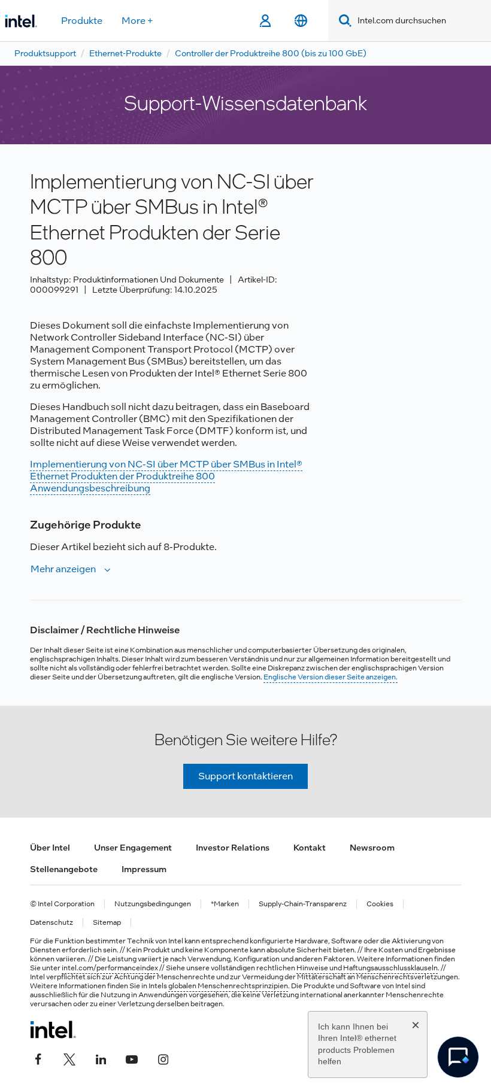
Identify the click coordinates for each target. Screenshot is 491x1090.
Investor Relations (232, 847)
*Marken (225, 904)
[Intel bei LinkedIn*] (100, 1058)
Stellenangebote (64, 869)
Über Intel (50, 847)
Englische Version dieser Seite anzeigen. (330, 677)
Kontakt (309, 847)
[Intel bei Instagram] (162, 1058)
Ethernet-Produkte (125, 53)
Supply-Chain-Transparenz (303, 904)
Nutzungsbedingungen (152, 904)
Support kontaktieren (245, 776)
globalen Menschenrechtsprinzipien (228, 986)
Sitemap (107, 922)
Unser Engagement (133, 847)
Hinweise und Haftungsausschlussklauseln (367, 968)
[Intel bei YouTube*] (131, 1058)
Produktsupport (45, 53)
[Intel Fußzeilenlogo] (53, 1030)
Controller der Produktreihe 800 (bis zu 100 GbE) (270, 53)
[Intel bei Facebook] (38, 1058)
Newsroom (372, 847)
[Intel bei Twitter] (69, 1058)
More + (137, 20)
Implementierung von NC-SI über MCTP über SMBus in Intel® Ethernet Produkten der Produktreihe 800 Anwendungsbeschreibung (166, 476)
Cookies (379, 904)
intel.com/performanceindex (110, 968)
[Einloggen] (265, 21)
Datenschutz (51, 922)
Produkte (81, 20)
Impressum (144, 869)
